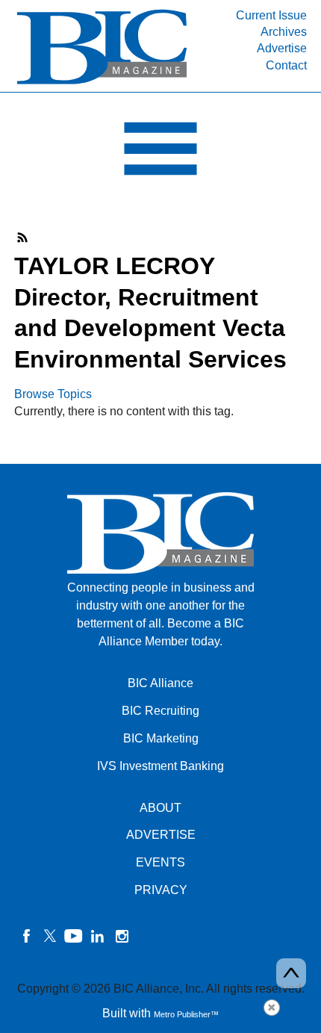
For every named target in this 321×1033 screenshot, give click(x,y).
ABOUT (160, 807)
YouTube (74, 936)
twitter (50, 936)
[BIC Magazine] (102, 83)
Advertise (282, 48)
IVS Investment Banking (160, 766)
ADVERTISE (161, 834)
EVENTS (160, 862)
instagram (122, 936)
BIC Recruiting (160, 710)
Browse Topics (53, 394)
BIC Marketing (161, 738)
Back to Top (291, 973)
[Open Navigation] (160, 152)
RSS (23, 237)
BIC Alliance (160, 683)
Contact (286, 65)
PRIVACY (160, 890)
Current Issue (271, 15)
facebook (26, 936)
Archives (284, 31)
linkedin (98, 936)
